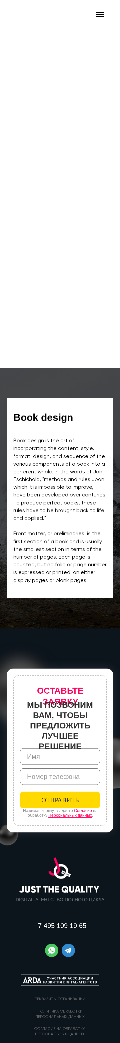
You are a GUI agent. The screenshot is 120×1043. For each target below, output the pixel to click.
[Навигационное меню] (100, 14)
